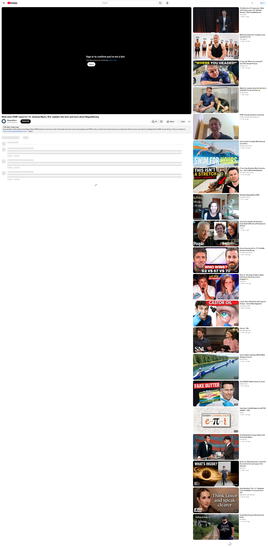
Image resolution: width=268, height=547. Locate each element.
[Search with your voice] (167, 3)
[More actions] (189, 121)
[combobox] (129, 3)
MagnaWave (12, 120)
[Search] (160, 3)
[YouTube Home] (12, 3)
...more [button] (30, 131)
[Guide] (4, 3)
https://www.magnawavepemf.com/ (15, 131)
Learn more (112, 60)
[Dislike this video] (161, 121)
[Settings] (252, 3)
